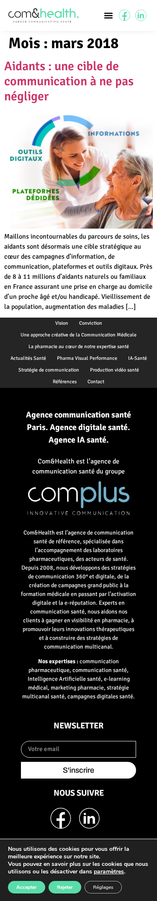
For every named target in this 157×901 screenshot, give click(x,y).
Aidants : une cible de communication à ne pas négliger (69, 81)
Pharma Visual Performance (87, 358)
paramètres (109, 872)
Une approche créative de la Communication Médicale (78, 335)
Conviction (90, 323)
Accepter (26, 887)
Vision (61, 323)
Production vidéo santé (114, 370)
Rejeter (65, 887)
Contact (96, 382)
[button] (109, 15)
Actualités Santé (28, 358)
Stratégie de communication (48, 370)
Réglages (103, 887)
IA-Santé (137, 358)
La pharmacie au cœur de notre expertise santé (78, 347)
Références (65, 382)
